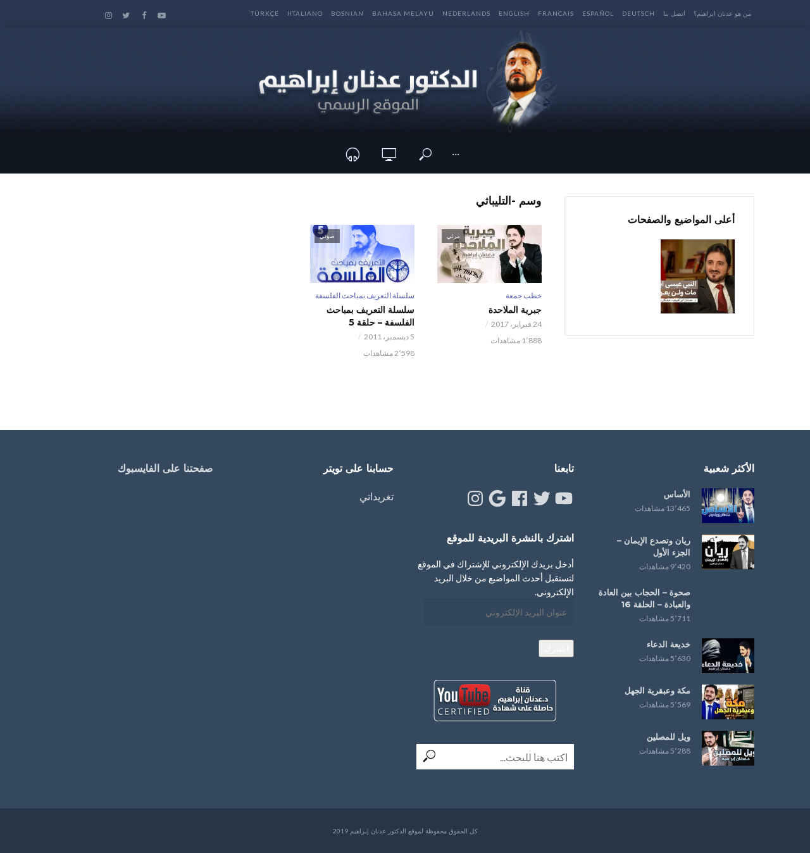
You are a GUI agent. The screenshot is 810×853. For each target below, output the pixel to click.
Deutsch (638, 13)
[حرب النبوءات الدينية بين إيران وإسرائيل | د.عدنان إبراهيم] (698, 276)
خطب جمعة (524, 295)
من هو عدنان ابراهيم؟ (722, 13)
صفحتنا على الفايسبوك (165, 468)
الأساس (677, 494)
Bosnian (347, 13)
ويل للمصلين (668, 736)
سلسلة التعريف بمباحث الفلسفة (364, 295)
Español (598, 13)
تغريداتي (376, 496)
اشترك (556, 648)
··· (455, 154)
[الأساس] (728, 505)
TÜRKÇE (265, 13)
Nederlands (466, 13)
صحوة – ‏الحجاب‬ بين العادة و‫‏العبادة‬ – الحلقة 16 (644, 598)
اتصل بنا (674, 13)
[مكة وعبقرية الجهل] (728, 702)
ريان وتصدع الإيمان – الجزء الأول (653, 546)
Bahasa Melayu (403, 13)
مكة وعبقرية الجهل (657, 690)
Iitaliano (305, 13)
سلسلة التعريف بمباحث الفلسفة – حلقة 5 (370, 316)
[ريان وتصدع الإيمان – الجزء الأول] (728, 551)
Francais (556, 13)
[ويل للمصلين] (728, 748)
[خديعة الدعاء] (728, 655)
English (514, 13)
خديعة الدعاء (668, 644)
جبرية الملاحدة (515, 309)
